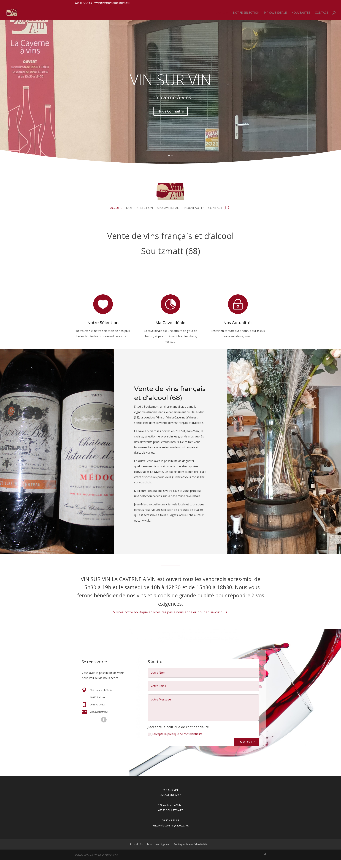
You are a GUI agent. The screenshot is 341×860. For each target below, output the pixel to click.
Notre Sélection (103, 322)
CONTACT (322, 12)
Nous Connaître (170, 111)
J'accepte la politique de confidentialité (177, 734)
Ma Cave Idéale (170, 322)
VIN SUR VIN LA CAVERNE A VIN (118, 579)
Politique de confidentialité (190, 844)
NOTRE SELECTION (246, 12)
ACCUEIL (222, 12)
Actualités (136, 844)
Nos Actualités (237, 322)
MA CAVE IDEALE (275, 12)
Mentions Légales (158, 844)
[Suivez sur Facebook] (104, 719)
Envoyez (246, 742)
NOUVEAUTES (300, 12)
